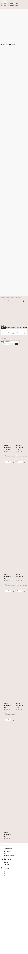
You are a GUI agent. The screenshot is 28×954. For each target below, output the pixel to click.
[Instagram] (4, 873)
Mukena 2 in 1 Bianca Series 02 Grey (20, 705)
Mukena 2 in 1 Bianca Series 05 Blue (8, 576)
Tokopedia (6, 864)
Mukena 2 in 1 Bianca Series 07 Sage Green (8, 447)
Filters (5, 301)
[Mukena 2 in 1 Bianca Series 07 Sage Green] (9, 384)
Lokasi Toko (7, 852)
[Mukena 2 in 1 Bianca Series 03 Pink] (9, 642)
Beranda (3, 297)
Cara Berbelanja (8, 848)
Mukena (12, 297)
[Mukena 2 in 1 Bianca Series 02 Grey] (21, 642)
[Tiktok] (5, 875)
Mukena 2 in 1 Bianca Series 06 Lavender (20, 447)
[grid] (23, 301)
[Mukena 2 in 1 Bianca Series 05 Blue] (9, 513)
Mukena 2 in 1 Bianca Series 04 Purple (20, 576)
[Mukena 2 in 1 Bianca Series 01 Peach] (9, 771)
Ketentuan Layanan (9, 855)
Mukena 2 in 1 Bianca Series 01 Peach (8, 834)
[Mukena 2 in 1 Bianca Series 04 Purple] (21, 513)
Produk (7, 297)
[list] (26, 301)
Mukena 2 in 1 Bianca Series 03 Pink (8, 705)
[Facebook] (4, 871)
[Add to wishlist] (13, 333)
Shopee (6, 862)
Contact (6, 850)
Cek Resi (6, 853)
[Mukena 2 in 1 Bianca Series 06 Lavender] (21, 384)
